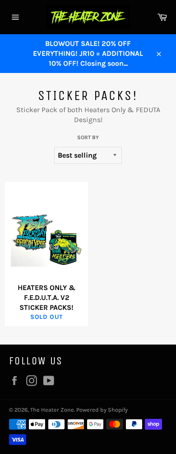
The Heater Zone (52, 409)
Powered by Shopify (102, 409)
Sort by (88, 137)
